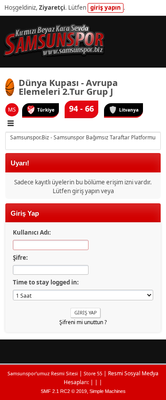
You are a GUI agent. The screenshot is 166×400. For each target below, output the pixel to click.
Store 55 (93, 373)
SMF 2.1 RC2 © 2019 (64, 391)
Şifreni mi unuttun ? (83, 322)
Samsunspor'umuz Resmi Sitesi (43, 373)
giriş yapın (105, 7)
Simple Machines (107, 391)
